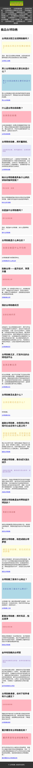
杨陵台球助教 (6, 451)
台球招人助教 (6, 61)
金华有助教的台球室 (8, 686)
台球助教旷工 (12, 17)
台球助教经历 (6, 346)
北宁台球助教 (23, 17)
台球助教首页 (7, 8)
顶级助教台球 (20, 12)
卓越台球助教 (6, 492)
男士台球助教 (6, 100)
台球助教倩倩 (6, 722)
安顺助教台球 (6, 297)
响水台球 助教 (6, 202)
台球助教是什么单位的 (9, 261)
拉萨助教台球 (9, 21)
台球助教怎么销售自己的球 (13, 10)
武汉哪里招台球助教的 (18, 16)
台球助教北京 (6, 387)
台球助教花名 (6, 415)
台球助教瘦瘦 (18, 8)
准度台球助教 (6, 531)
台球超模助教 (12, 14)
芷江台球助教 (9, 12)
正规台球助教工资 (16, 19)
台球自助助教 (6, 134)
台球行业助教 (23, 14)
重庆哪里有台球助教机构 (9, 758)
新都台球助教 (6, 644)
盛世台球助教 (6, 571)
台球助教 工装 (6, 608)
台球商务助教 (6, 169)
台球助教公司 (20, 21)
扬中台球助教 (6, 232)
